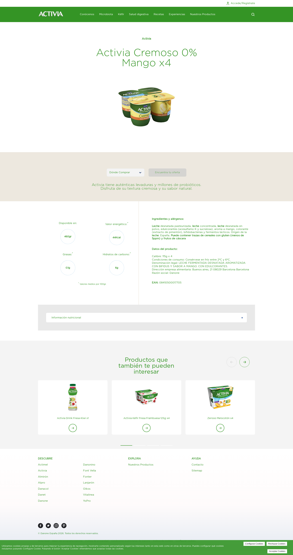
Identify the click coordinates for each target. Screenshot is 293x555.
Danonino (89, 464)
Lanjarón (88, 482)
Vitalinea (88, 495)
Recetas (159, 14)
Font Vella (89, 470)
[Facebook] (40, 525)
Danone (43, 501)
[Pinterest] (63, 525)
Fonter (87, 477)
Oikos (86, 489)
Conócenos (87, 14)
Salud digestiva (139, 14)
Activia (42, 470)
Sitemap (197, 470)
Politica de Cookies (134, 549)
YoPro (87, 501)
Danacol (43, 489)
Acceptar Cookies (277, 551)
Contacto (197, 464)
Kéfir (121, 14)
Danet (42, 495)
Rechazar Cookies (276, 544)
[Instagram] (56, 525)
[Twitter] (48, 525)
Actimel (43, 464)
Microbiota (106, 14)
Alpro (41, 482)
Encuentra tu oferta (167, 172)
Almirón (43, 477)
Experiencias (177, 14)
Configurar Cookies (254, 544)
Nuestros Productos (202, 14)
